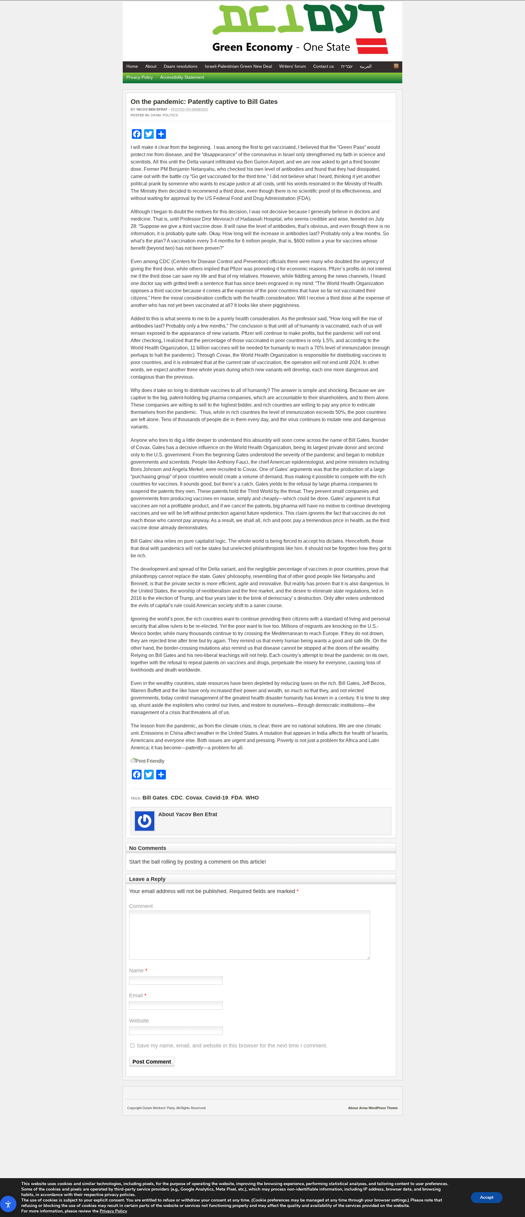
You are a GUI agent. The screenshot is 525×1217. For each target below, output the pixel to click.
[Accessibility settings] (8, 1204)
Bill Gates (155, 798)
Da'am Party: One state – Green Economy (262, 31)
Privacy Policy (139, 77)
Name (136, 971)
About (150, 66)
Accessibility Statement (182, 77)
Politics (170, 115)
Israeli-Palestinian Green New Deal (238, 66)
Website (139, 1021)
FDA (236, 798)
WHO (252, 798)
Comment (141, 906)
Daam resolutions (180, 66)
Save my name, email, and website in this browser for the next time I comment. (232, 1046)
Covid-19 (216, 798)
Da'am (156, 115)
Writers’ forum (292, 66)
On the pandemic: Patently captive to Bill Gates (204, 101)
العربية (366, 66)
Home (132, 66)
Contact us (323, 66)
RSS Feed (396, 66)
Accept (486, 1197)
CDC (177, 798)
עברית (346, 66)
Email (136, 995)
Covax (194, 798)
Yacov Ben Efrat (151, 109)
